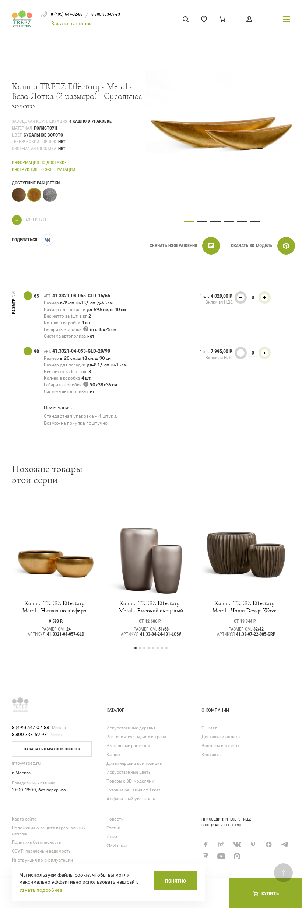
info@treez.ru (26, 763)
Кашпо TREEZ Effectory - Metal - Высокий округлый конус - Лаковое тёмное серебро (151, 607)
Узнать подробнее (40, 890)
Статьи (113, 828)
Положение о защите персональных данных (48, 830)
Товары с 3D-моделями (130, 781)
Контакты (211, 754)
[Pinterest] (253, 844)
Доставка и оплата (220, 737)
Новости (115, 819)
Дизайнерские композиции (134, 763)
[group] (222, 128)
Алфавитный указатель (130, 799)
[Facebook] (205, 844)
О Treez (209, 728)
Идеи (111, 837)
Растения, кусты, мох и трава (136, 737)
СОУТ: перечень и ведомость (41, 851)
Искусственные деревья (130, 728)
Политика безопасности (37, 842)
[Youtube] (221, 856)
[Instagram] (221, 844)
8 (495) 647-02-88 (30, 728)
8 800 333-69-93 (29, 735)
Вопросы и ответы (220, 746)
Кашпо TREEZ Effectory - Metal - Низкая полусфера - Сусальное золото (56, 607)
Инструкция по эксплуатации (43, 169)
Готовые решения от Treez (133, 790)
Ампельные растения (128, 746)
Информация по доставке (39, 162)
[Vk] (237, 844)
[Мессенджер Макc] (237, 856)
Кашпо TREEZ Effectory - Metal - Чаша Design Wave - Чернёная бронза (246, 607)
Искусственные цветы (128, 772)
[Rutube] (205, 856)
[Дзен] (269, 844)
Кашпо (113, 754)
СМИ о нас (117, 846)
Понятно (175, 881)
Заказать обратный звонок (52, 749)
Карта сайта (24, 819)
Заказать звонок (71, 23)
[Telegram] (284, 844)
